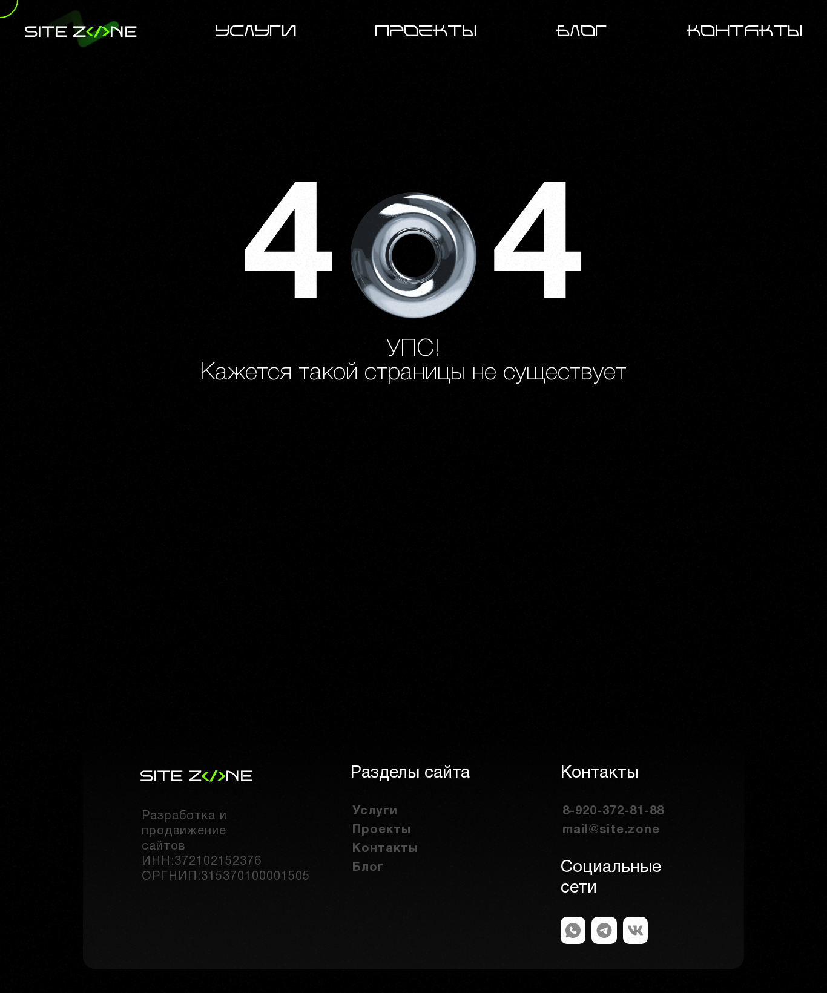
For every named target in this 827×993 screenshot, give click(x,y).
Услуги (256, 31)
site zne (80, 31)
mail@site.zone (611, 830)
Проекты (426, 31)
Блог (582, 31)
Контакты (745, 31)
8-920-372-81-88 (613, 811)
